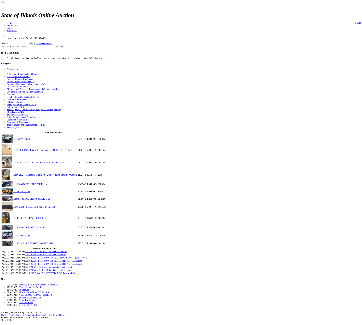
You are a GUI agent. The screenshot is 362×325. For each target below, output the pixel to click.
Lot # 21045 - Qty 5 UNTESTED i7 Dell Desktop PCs (50, 273)
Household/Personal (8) (17, 99)
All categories (13, 69)
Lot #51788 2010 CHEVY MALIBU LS (31, 199)
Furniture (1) (12, 94)
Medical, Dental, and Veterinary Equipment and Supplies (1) (34, 109)
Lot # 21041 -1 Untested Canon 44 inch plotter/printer (49, 267)
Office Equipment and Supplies (21, 117)
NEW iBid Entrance (28, 300)
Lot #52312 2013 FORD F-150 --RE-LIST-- (33, 243)
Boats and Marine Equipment (20, 79)
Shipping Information (35, 315)
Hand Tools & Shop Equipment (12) (23, 97)
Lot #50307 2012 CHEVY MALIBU (30, 227)
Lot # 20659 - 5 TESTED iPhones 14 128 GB (34, 207)
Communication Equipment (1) (21, 81)
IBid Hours (24, 290)
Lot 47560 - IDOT (21, 235)
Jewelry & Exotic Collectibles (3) (21, 104)
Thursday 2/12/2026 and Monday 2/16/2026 (38, 284)
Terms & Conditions (55, 315)
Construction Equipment (18, 86)
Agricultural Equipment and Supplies (23, 74)
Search (5, 43)
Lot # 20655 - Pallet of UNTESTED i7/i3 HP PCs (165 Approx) (54, 264)
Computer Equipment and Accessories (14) (26, 84)
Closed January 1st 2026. (30, 287)
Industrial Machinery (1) (17, 102)
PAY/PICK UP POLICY (30, 297)
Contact (5, 315)
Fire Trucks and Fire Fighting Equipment (25, 92)
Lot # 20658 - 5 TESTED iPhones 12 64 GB (45, 254)
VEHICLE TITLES (28, 305)
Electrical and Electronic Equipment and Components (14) (33, 89)
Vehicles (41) (13, 127)
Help (12, 315)
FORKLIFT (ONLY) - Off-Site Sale (29, 218)
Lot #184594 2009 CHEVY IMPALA (30, 184)
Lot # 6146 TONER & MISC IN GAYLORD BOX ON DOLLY (43, 150)
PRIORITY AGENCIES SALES (34, 292)
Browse (5, 46)
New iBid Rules (26, 302)
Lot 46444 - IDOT (21, 191)
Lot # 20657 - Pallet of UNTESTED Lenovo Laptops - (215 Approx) (56, 257)
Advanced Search (44, 43)
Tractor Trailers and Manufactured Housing (26, 125)
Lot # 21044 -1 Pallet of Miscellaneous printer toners (48, 270)
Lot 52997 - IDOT (21, 139)
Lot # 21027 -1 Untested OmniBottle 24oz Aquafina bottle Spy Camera (45, 175)
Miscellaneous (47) (15, 112)
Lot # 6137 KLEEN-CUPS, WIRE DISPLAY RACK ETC (40, 162)
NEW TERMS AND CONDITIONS (35, 295)
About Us (19, 315)
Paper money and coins (17, 120)
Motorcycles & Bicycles (17, 114)
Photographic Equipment (18, 122)
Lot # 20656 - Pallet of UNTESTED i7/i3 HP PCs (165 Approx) (54, 261)
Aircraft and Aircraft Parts (18, 76)
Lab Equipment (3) (15, 107)
